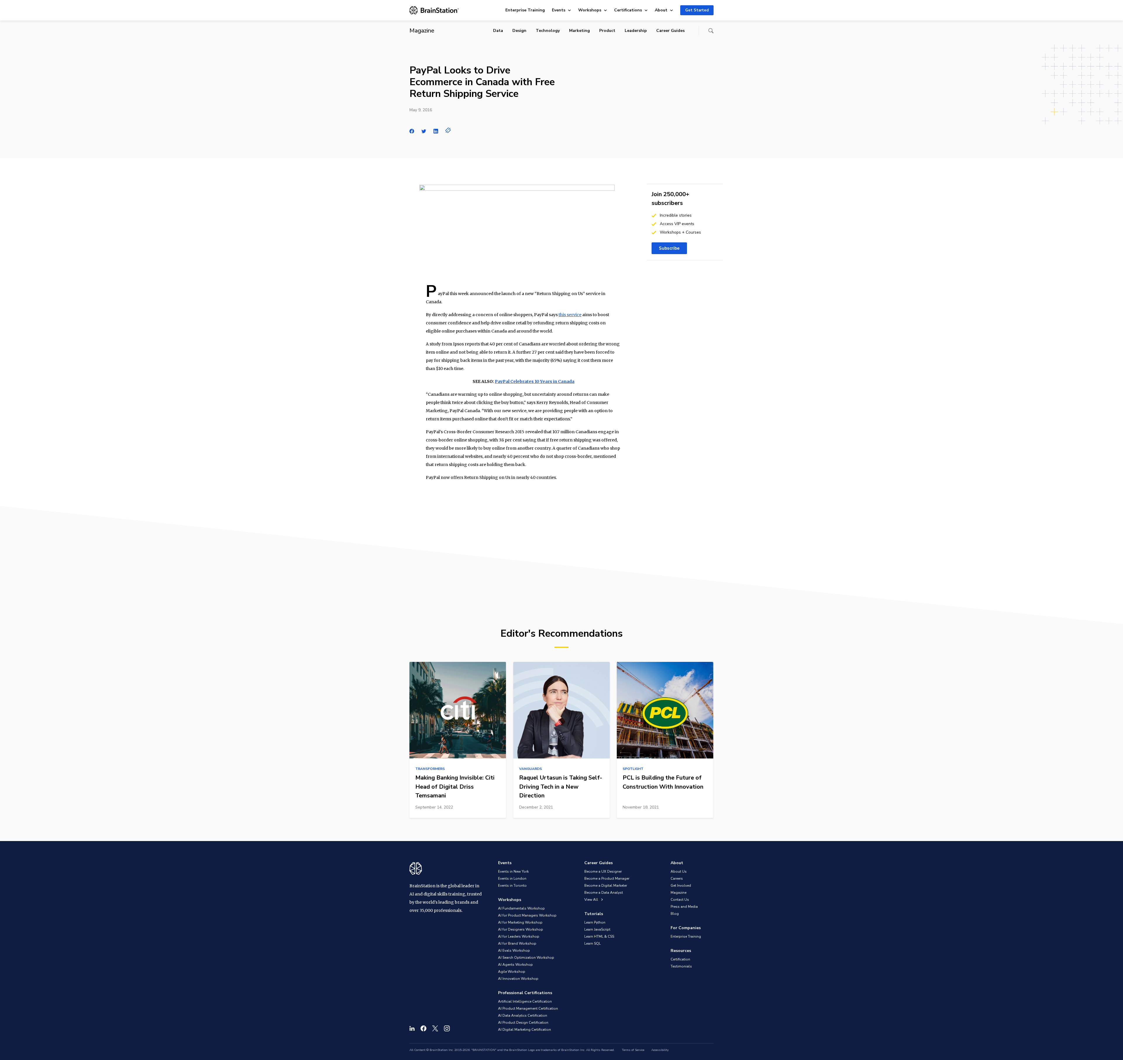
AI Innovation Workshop (518, 978)
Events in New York (513, 871)
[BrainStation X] (435, 1028)
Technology (548, 30)
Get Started (697, 10)
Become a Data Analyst (603, 892)
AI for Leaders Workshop (518, 936)
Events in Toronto (512, 885)
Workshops (589, 10)
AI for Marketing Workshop (520, 922)
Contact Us (680, 899)
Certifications (628, 10)
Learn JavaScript (597, 929)
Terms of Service (633, 1050)
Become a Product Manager (606, 878)
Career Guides (670, 30)
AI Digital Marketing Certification (524, 1029)
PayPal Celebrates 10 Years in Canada (534, 381)
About (661, 10)
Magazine (678, 892)
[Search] (711, 30)
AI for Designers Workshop (520, 929)
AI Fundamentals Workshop (521, 908)
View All (591, 899)
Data (498, 30)
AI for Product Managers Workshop (527, 915)
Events (558, 10)
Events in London (512, 878)
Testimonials (681, 966)
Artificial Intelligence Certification (525, 1001)
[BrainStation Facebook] (423, 1028)
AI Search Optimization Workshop (526, 957)
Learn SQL (592, 943)
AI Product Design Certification (523, 1022)
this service (570, 314)
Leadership (636, 30)
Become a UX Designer (603, 871)
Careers (677, 878)
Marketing (579, 30)
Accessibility (660, 1050)
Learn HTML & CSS (599, 936)
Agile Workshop (511, 971)
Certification (680, 959)
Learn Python (594, 922)
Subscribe (669, 248)
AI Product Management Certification (528, 1008)
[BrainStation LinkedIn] (412, 1028)
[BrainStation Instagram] (447, 1028)
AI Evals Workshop (514, 950)
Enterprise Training (525, 10)
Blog (675, 913)
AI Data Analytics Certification (522, 1015)
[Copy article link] (448, 130)
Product (607, 30)
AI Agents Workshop (515, 964)
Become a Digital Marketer (605, 885)
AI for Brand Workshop (517, 943)
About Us (679, 871)
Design (519, 30)
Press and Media (684, 906)
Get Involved (681, 885)
